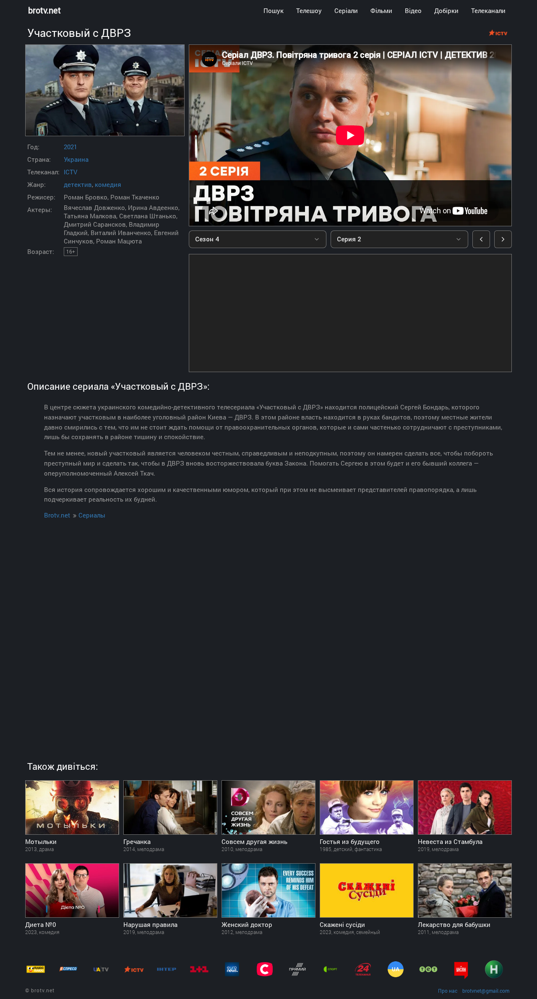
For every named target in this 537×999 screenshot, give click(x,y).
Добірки (446, 10)
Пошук (273, 10)
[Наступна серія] (503, 239)
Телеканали (488, 10)
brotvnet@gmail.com (485, 990)
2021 (70, 146)
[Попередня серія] (481, 239)
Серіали (346, 10)
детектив (78, 184)
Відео (413, 10)
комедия (108, 184)
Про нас (447, 990)
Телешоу (309, 10)
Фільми (381, 10)
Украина (76, 159)
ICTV (70, 172)
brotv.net (44, 10)
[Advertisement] (350, 313)
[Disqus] (268, 632)
